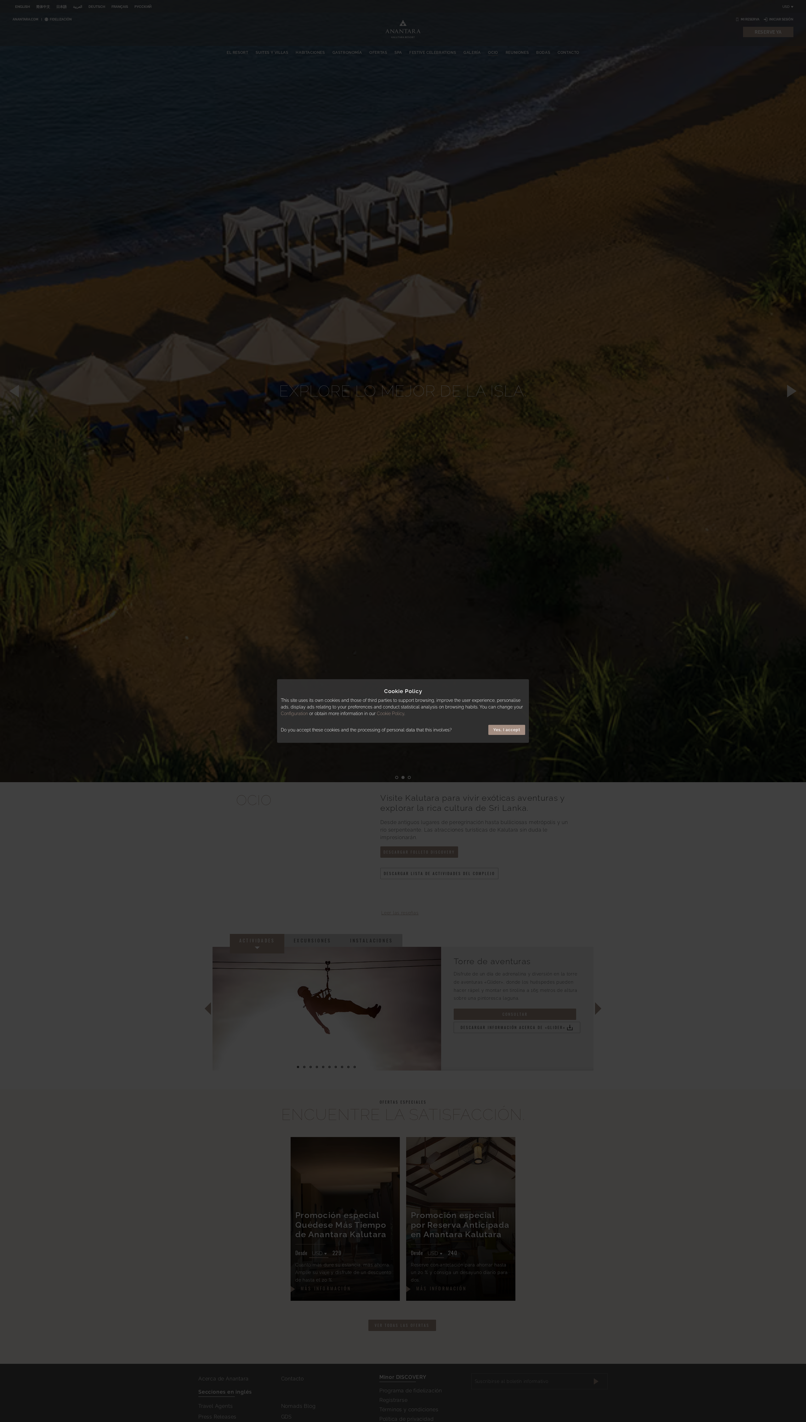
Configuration (294, 713)
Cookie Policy (390, 713)
